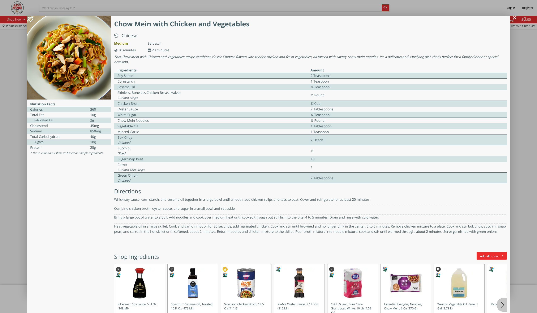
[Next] (502, 305)
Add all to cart (489, 256)
